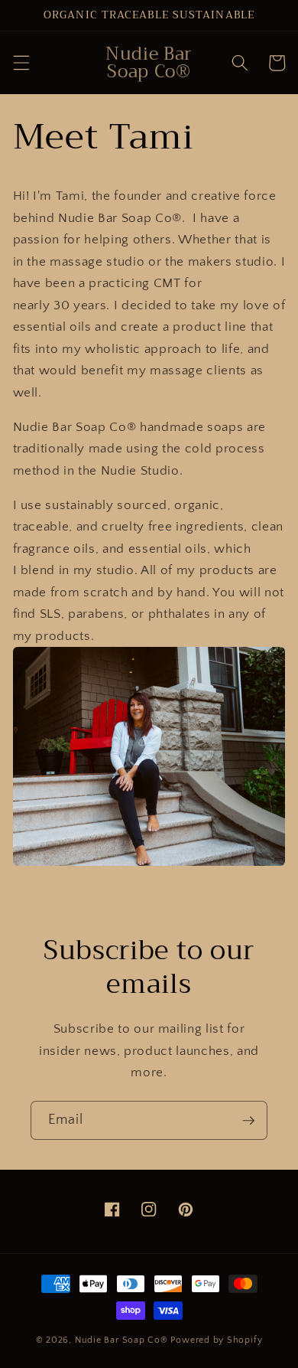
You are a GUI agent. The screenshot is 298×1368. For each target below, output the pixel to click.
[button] (20, 62)
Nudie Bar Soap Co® (121, 1340)
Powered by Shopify (216, 1340)
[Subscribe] (248, 1121)
